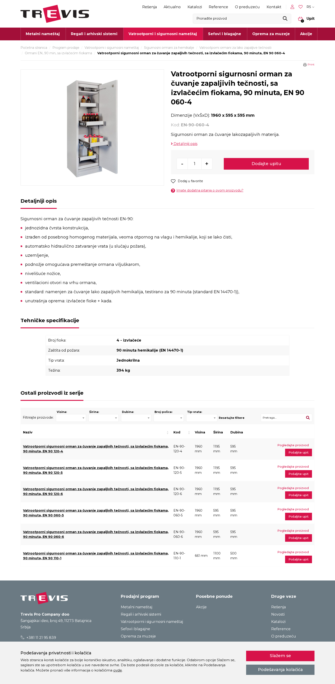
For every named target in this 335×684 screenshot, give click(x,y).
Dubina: (128, 412)
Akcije (306, 34)
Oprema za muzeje (271, 34)
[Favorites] (301, 7)
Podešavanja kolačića (280, 669)
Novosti (278, 614)
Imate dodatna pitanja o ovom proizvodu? (209, 190)
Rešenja (149, 7)
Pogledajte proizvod (293, 445)
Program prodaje (65, 48)
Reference (218, 7)
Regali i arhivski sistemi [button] (94, 34)
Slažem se (280, 655)
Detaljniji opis (185, 144)
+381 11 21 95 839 (41, 637)
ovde (117, 670)
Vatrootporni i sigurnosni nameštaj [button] (163, 34)
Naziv (27, 432)
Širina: (94, 412)
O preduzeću (247, 7)
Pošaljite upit (299, 452)
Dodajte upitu (266, 163)
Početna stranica (34, 48)
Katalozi (195, 7)
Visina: (62, 412)
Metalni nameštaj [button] (43, 34)
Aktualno (172, 7)
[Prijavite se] (293, 7)
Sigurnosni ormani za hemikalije (169, 48)
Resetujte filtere (232, 418)
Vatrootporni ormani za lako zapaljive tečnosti (235, 48)
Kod (176, 432)
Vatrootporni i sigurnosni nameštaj (112, 48)
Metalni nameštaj (136, 607)
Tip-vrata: (194, 412)
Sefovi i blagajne (135, 629)
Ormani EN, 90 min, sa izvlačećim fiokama (58, 53)
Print (311, 64)
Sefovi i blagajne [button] (224, 34)
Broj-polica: (163, 412)
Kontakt (274, 7)
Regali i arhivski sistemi (141, 614)
